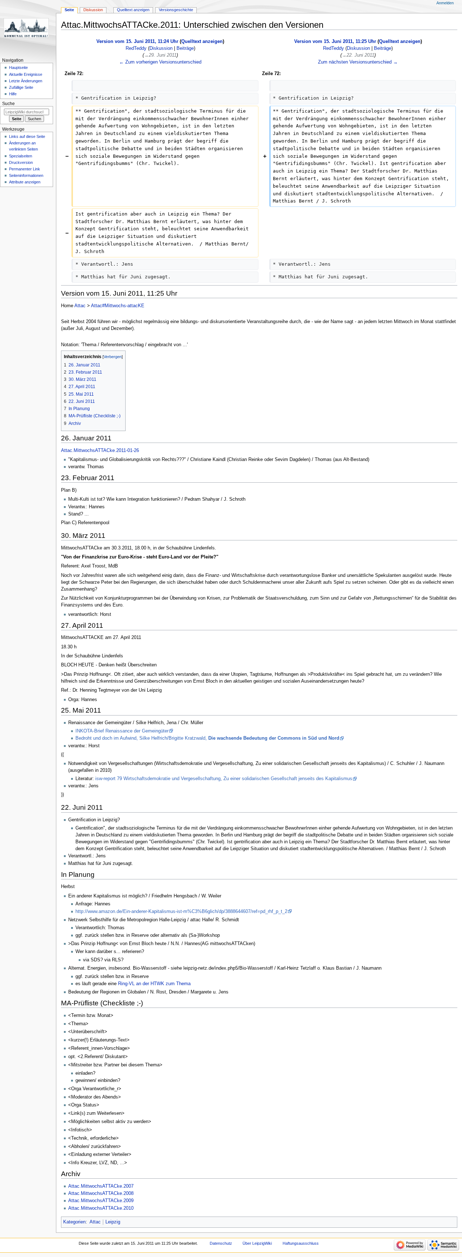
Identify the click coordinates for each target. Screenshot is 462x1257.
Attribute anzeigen (24, 182)
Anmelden (445, 3)
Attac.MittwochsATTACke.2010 (101, 1208)
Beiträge (185, 48)
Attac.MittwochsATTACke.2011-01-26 (100, 450)
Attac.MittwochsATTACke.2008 (101, 1193)
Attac (80, 305)
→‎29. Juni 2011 (160, 55)
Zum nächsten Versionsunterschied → (358, 62)
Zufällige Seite (21, 87)
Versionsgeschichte (176, 10)
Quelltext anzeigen (202, 41)
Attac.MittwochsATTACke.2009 (101, 1200)
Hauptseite (18, 67)
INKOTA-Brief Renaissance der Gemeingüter (122, 731)
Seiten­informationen (26, 175)
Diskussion (161, 48)
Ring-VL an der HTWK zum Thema (154, 983)
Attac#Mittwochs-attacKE (117, 305)
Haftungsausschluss (301, 1243)
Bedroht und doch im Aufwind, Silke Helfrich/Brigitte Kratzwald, (207, 738)
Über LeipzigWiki (257, 1243)
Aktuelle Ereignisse (25, 74)
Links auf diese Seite (27, 136)
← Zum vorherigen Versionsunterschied (160, 62)
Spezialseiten (20, 156)
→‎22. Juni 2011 (358, 55)
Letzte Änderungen (25, 81)
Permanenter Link (24, 169)
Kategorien (74, 1222)
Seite (69, 10)
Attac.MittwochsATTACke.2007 (101, 1186)
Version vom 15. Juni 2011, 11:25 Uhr (335, 41)
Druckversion (21, 162)
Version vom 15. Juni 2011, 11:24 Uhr (137, 41)
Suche (8, 103)
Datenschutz (221, 1243)
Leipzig (112, 1222)
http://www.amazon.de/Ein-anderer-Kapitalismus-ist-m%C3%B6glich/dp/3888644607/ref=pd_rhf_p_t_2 (181, 911)
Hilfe (13, 94)
